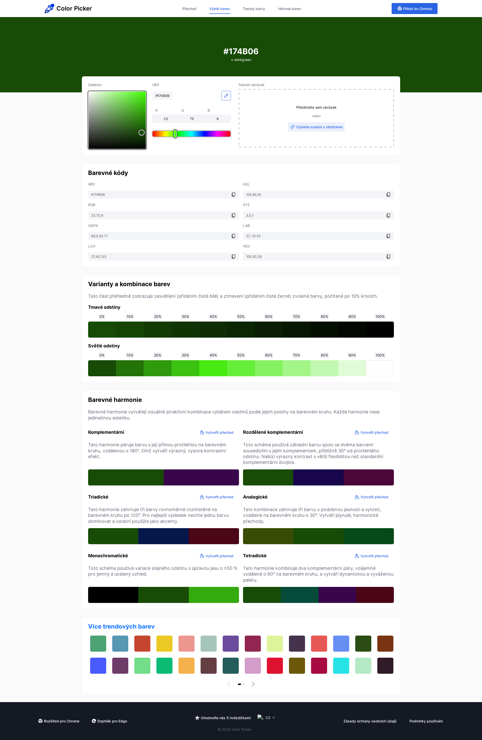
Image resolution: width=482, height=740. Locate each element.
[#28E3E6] (341, 666)
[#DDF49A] (275, 644)
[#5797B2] (120, 644)
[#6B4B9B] (231, 644)
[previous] (229, 684)
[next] (252, 684)
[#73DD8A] (142, 666)
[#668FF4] (341, 644)
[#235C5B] (231, 666)
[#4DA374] (98, 644)
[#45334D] (297, 644)
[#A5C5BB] (209, 644)
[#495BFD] (98, 666)
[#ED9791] (186, 644)
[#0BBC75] (164, 666)
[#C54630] (142, 644)
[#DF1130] (275, 666)
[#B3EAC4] (363, 666)
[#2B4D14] (363, 644)
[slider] (117, 120)
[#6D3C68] (120, 666)
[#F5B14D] (186, 666)
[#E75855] (319, 644)
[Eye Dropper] (226, 95)
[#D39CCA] (253, 666)
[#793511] (385, 644)
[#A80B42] (319, 666)
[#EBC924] (164, 644)
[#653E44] (209, 666)
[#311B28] (385, 666)
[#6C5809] (297, 666)
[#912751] (253, 644)
